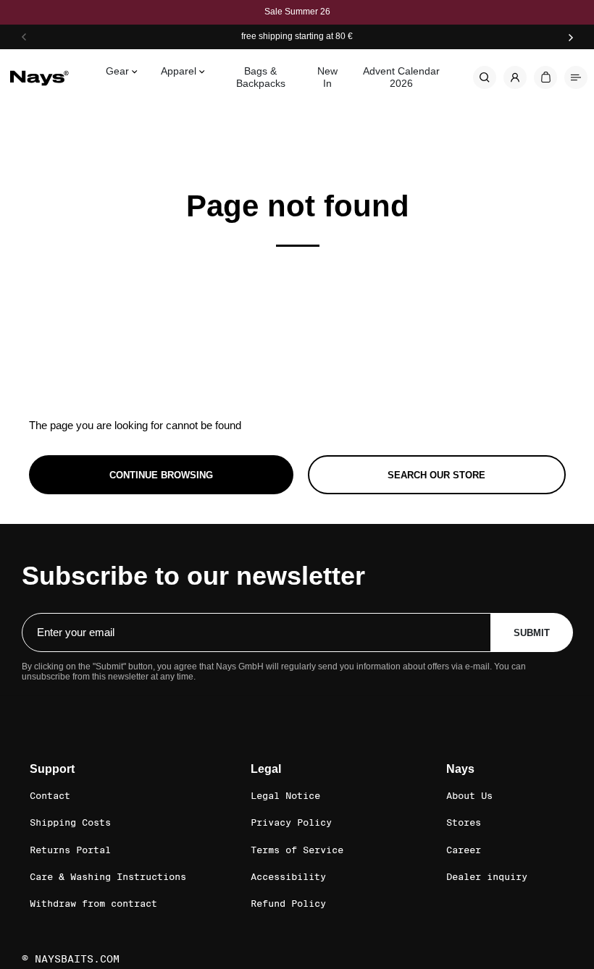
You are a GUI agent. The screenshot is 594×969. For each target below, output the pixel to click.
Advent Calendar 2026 (401, 77)
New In (327, 77)
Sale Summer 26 (297, 12)
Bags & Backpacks (260, 77)
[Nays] (39, 77)
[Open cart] (545, 77)
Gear (117, 71)
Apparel (178, 71)
